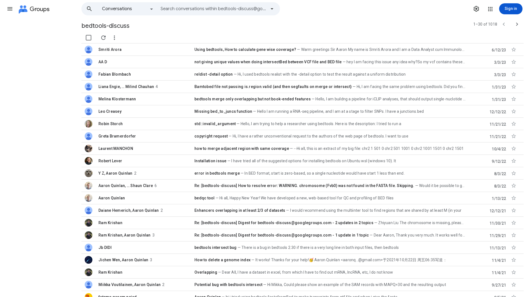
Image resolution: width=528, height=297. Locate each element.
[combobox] (213, 8)
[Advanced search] (272, 8)
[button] (9, 8)
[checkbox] (88, 37)
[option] (128, 8)
